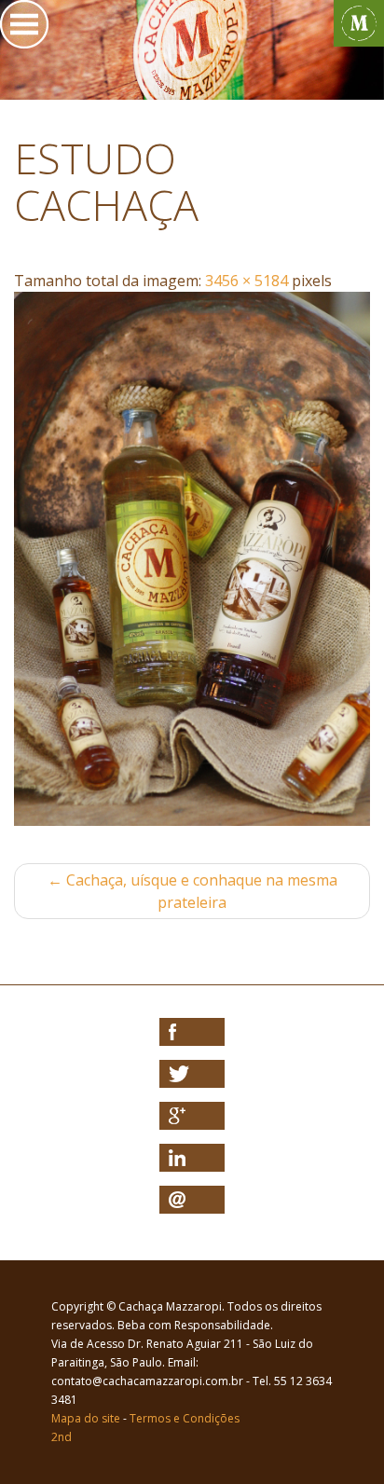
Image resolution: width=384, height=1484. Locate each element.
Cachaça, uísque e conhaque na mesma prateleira (192, 891)
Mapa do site (85, 1418)
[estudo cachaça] (192, 559)
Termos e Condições (185, 1418)
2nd (61, 1437)
